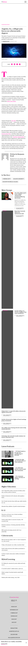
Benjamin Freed (6, 41)
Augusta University (18, 178)
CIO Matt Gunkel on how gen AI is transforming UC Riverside (20, 453)
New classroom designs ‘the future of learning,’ (20, 478)
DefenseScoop (14, 609)
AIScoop (14, 622)
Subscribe (4, 643)
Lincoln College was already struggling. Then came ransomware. (20, 312)
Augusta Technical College (10, 181)
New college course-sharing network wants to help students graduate (14, 428)
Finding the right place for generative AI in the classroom (20, 461)
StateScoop (14, 616)
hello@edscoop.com (14, 637)
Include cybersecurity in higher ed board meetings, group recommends (14, 420)
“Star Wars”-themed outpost (18, 137)
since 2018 (13, 120)
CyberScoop (14, 613)
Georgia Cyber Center (6, 133)
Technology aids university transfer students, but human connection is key (13, 436)
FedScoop (14, 606)
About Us (14, 600)
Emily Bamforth (20, 315)
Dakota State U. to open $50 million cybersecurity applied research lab (14, 411)
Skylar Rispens (20, 208)
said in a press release (11, 101)
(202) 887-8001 (14, 634)
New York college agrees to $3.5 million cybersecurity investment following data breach (20, 195)
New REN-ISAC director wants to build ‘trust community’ (20, 469)
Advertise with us (14, 631)
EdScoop (14, 619)
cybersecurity (7, 178)
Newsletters (14, 628)
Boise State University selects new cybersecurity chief (20, 212)
